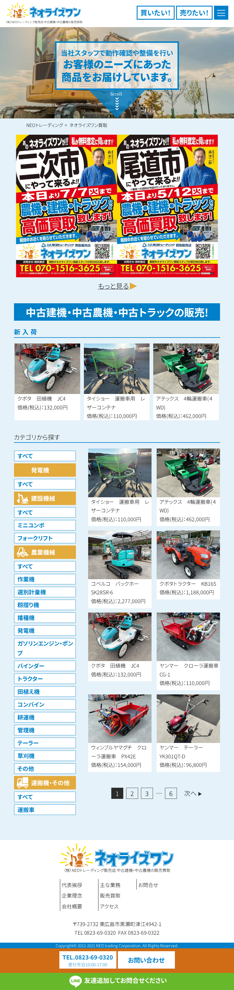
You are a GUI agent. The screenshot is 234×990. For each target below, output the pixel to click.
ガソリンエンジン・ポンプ (45, 648)
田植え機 (28, 691)
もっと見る (113, 286)
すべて (25, 456)
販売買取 (110, 895)
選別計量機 (31, 592)
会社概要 (72, 906)
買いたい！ (155, 12)
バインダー (30, 666)
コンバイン (30, 704)
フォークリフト (35, 538)
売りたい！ (194, 12)
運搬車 (26, 809)
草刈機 (26, 755)
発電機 (26, 630)
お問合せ (148, 884)
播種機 (26, 617)
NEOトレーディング (44, 125)
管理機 (26, 730)
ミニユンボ (31, 525)
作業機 (26, 579)
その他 (25, 768)
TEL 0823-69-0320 (95, 932)
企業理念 (72, 895)
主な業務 (110, 884)
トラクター (30, 678)
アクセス (109, 906)
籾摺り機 (28, 605)
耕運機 (26, 717)
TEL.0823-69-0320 (87, 957)
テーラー (28, 743)
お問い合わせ (146, 959)
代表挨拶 (72, 884)
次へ (190, 792)
